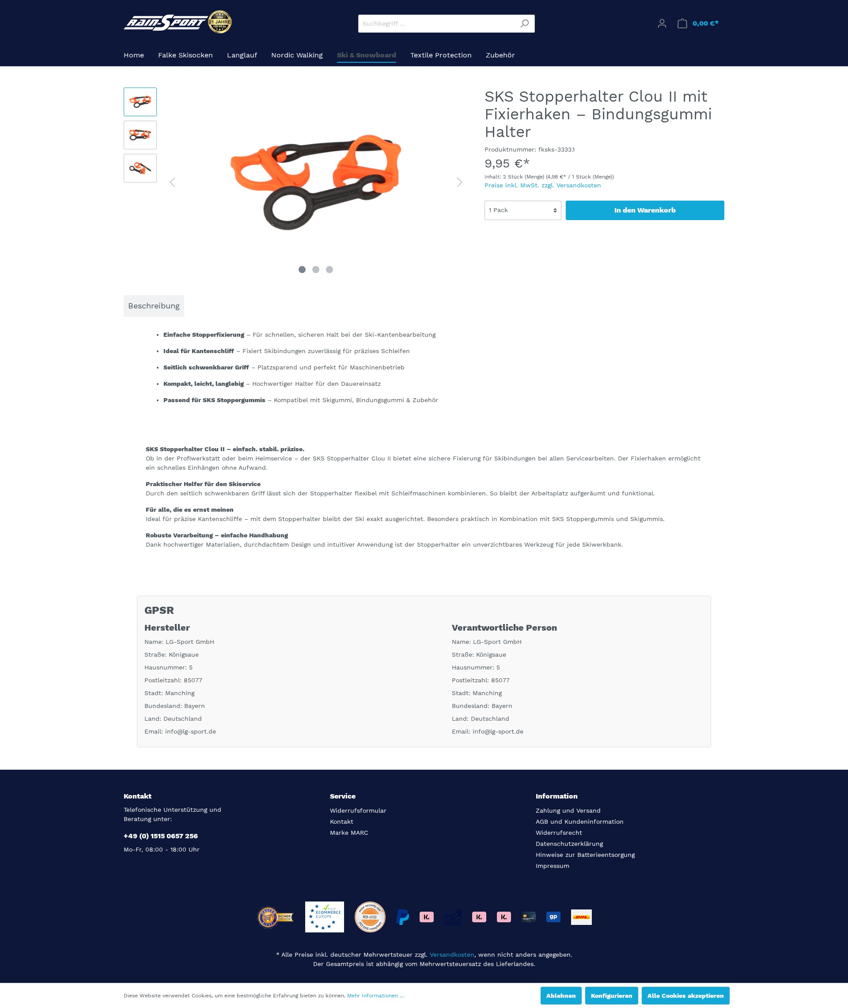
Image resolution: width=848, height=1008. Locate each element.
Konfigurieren (611, 995)
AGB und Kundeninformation (580, 821)
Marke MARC (349, 832)
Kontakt (341, 821)
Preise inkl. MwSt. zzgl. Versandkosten (543, 185)
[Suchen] (524, 24)
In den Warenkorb (645, 210)
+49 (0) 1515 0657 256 (161, 836)
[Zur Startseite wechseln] (179, 22)
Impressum (552, 865)
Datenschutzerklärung (569, 843)
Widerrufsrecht (559, 832)
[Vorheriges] (172, 182)
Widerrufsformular (358, 810)
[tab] (154, 306)
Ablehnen (561, 995)
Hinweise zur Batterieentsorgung (585, 854)
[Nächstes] (459, 182)
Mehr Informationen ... (375, 996)
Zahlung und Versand (568, 810)
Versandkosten (452, 954)
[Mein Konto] (662, 23)
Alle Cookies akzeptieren (685, 995)
